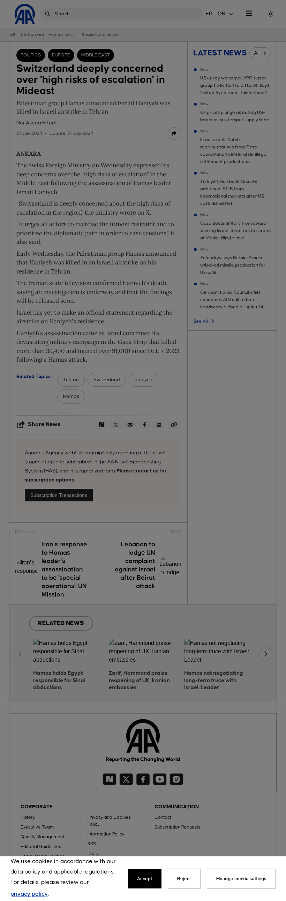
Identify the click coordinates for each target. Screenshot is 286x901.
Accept (144, 878)
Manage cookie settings (241, 878)
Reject (184, 878)
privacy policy (29, 894)
